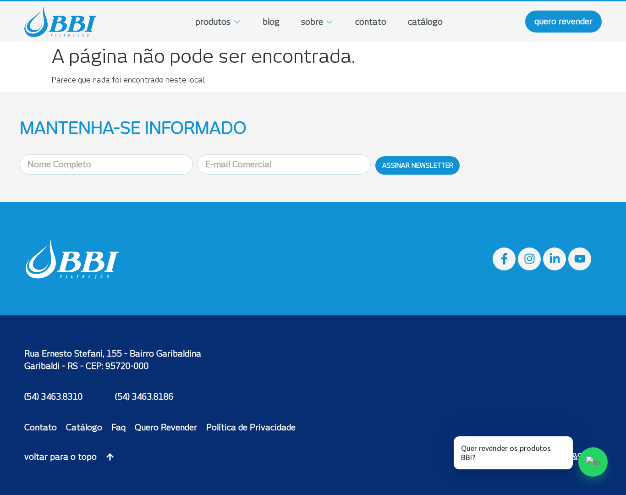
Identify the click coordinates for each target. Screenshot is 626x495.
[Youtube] (579, 259)
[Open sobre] (329, 22)
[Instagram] (529, 259)
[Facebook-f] (504, 259)
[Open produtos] (237, 22)
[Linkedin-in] (554, 259)
